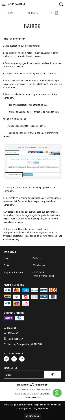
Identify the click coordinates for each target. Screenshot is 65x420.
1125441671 (13, 333)
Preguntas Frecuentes (14, 272)
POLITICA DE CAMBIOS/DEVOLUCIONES (44, 274)
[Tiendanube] (32, 386)
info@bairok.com (15, 338)
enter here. (45, 394)
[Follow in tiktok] (22, 359)
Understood (33, 415)
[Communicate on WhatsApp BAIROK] (57, 393)
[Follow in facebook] (14, 359)
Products (36, 258)
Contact (7, 265)
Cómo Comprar (39, 265)
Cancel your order (33, 397)
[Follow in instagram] (6, 359)
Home (5, 38)
